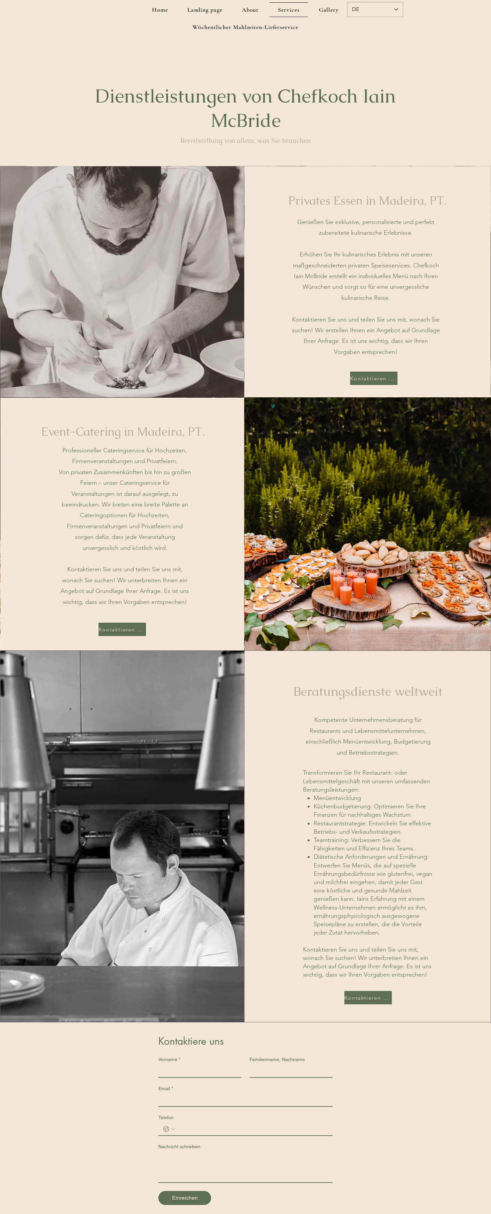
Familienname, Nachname (277, 1059)
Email (165, 1088)
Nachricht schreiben (179, 1146)
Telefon (166, 1117)
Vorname (169, 1059)
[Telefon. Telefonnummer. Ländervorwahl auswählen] (169, 1129)
